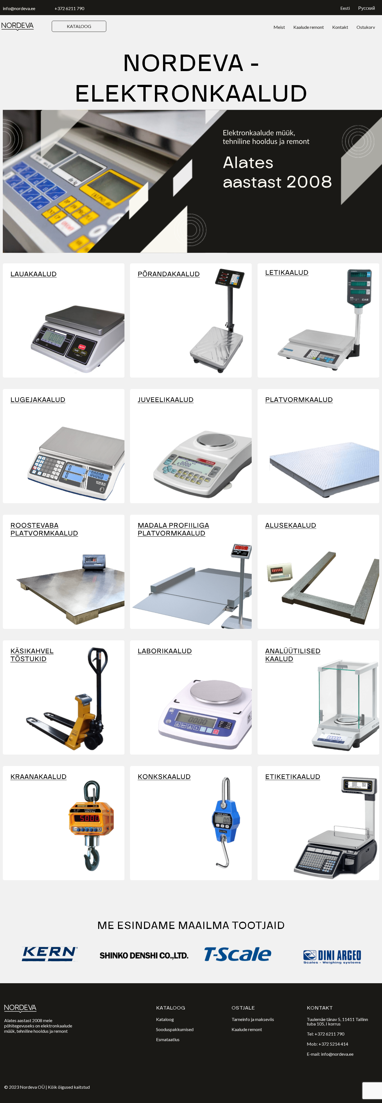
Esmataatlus (168, 1039)
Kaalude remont (308, 27)
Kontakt (340, 27)
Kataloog (165, 1019)
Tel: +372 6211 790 (325, 1033)
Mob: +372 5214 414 (327, 1043)
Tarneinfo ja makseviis (253, 1019)
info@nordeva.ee (19, 8)
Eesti (345, 8)
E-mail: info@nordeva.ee (330, 1054)
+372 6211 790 (69, 8)
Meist (279, 27)
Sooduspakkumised (175, 1029)
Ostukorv (366, 27)
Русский (366, 8)
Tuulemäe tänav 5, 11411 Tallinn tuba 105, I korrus (337, 1021)
